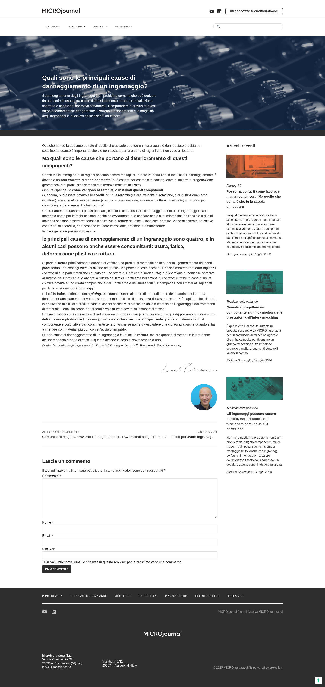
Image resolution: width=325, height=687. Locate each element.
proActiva (276, 667)
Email (47, 535)
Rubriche (75, 26)
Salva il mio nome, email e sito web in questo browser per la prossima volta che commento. (114, 562)
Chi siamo (53, 26)
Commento (51, 476)
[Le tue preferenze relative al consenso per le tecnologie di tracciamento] (318, 680)
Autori (98, 26)
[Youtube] (211, 11)
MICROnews (123, 26)
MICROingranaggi (271, 611)
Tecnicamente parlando (242, 301)
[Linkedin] (219, 11)
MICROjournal (227, 611)
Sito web (48, 549)
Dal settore (148, 595)
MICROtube (123, 595)
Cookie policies (207, 595)
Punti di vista (52, 595)
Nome (47, 522)
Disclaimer (235, 595)
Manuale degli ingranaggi (71, 345)
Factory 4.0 (233, 185)
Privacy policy (176, 595)
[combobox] (248, 26)
